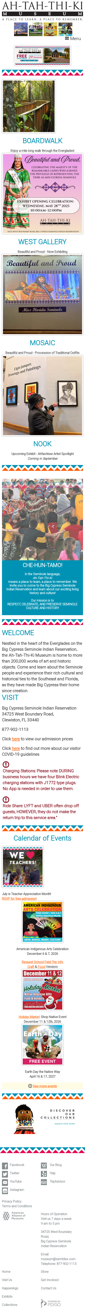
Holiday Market (29, 1017)
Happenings (10, 1288)
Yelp (53, 1173)
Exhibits (7, 1296)
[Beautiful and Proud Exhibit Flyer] (42, 233)
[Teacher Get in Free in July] (22, 886)
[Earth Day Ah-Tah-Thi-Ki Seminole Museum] (42, 1064)
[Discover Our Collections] (42, 1133)
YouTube (16, 1181)
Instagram (17, 1190)
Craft (30, 967)
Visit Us (7, 1280)
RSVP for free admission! (19, 899)
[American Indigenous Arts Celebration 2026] (42, 942)
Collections (9, 1305)
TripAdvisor (57, 1181)
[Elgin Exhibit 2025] (42, 435)
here (16, 739)
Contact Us (48, 1288)
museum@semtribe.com (58, 1259)
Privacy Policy (12, 1201)
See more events (45, 1086)
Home (6, 1272)
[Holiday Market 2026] (42, 1009)
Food (41, 967)
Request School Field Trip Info (42, 962)
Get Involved (50, 1280)
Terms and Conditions (17, 1206)
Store (45, 1272)
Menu (75, 38)
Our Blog (56, 1165)
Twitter (14, 1173)
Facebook (17, 1165)
